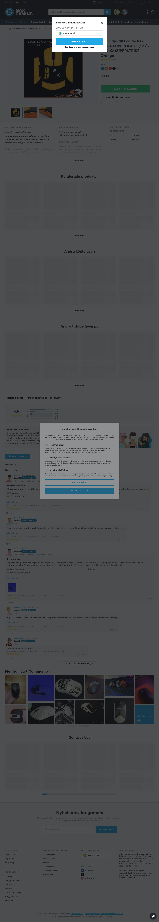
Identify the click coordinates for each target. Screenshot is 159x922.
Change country (79, 41)
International (69, 33)
